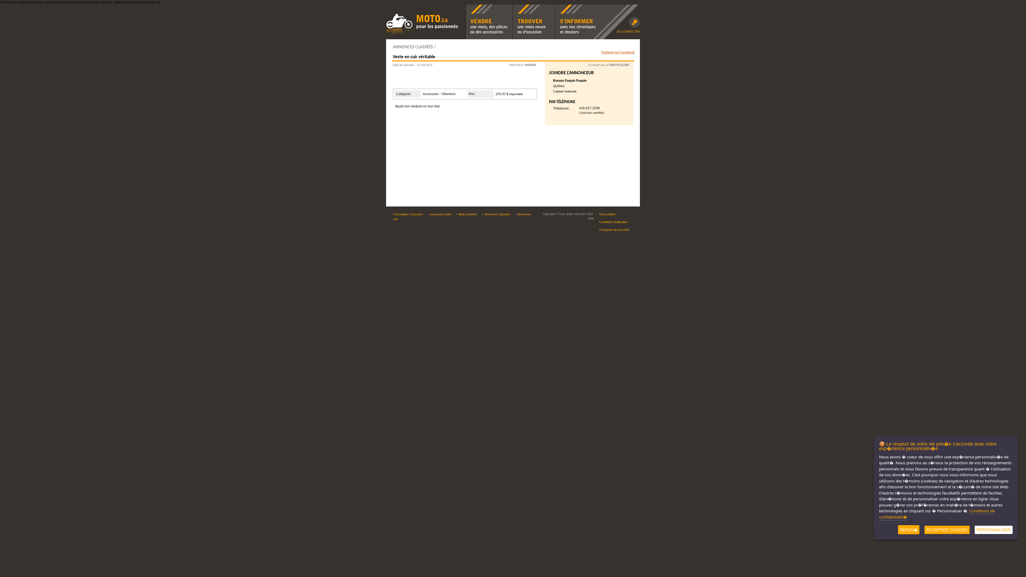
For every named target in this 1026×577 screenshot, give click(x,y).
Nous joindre (607, 214)
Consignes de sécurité (613, 229)
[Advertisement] (457, 80)
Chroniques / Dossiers (408, 214)
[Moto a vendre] (422, 35)
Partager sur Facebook (618, 52)
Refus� (909, 530)
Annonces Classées (497, 214)
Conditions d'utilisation (613, 222)
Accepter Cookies (947, 530)
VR (396, 219)
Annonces (524, 214)
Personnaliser (994, 530)
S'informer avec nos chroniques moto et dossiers (575, 8)
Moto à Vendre (467, 214)
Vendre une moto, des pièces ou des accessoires (489, 8)
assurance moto (440, 214)
